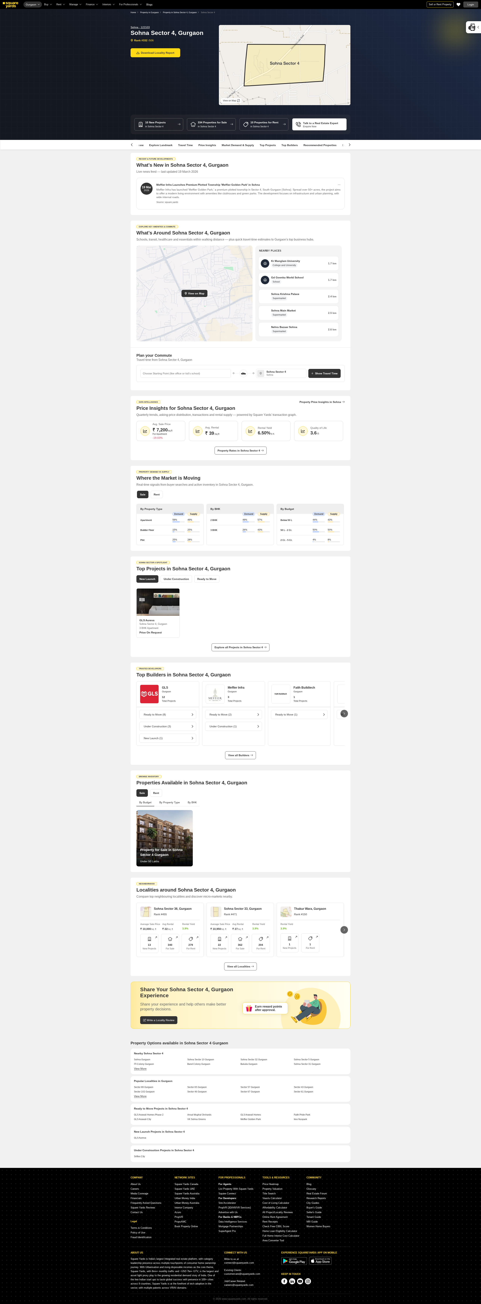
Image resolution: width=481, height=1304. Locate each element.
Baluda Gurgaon (248, 1064)
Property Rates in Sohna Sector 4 (239, 450)
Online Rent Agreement (275, 1217)
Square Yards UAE (185, 1188)
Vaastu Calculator (272, 1198)
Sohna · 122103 (140, 27)
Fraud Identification (141, 1237)
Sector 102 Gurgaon (144, 1091)
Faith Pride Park (302, 1114)
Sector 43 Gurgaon (303, 1087)
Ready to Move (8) (155, 714)
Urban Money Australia (187, 1202)
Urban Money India (185, 1198)
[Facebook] (284, 1281)
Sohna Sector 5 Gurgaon (306, 1059)
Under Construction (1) (223, 726)
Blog (308, 1184)
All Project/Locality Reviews (277, 1212)
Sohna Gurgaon (142, 1059)
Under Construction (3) (157, 726)
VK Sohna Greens (196, 1119)
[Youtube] (300, 1281)
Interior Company (184, 1207)
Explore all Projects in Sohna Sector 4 (239, 647)
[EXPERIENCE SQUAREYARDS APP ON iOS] (320, 1264)
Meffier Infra (236, 687)
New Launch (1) (153, 738)
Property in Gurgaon (149, 12)
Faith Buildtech (304, 687)
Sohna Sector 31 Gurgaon (307, 1064)
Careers (135, 1188)
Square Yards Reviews (143, 1207)
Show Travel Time (326, 373)
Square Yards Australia (187, 1193)
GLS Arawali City (142, 1119)
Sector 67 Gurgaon (250, 1091)
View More (140, 1068)
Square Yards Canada (186, 1184)
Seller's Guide (313, 1212)
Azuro (178, 1212)
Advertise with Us (228, 1212)
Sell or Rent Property (440, 4)
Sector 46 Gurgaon (197, 1091)
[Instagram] (308, 1281)
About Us (136, 1184)
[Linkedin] (292, 1281)
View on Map (196, 293)
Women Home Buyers (318, 1226)
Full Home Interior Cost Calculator (280, 1235)
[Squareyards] (10, 5)
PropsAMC (180, 1221)
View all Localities (238, 966)
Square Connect (227, 1193)
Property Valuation (272, 1188)
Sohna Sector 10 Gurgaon (200, 1059)
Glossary (311, 1188)
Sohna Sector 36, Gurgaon (173, 908)
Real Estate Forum (316, 1193)
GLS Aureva (140, 1138)
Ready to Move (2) (220, 714)
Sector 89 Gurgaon (143, 1087)
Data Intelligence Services (233, 1221)
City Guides (312, 1202)
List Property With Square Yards (236, 1188)
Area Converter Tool (273, 1240)
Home (133, 12)
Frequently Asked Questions (146, 1202)
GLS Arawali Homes (250, 1114)
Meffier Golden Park (250, 1119)
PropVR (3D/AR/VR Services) (235, 1207)
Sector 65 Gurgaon (197, 1087)
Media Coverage (139, 1193)
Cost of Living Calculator (275, 1202)
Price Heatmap (270, 1184)
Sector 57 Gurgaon (250, 1087)
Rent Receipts (270, 1221)
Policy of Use (138, 1232)
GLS (165, 687)
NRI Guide (312, 1221)
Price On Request (150, 632)
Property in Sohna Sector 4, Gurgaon (180, 12)
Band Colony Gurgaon (198, 1064)
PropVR (179, 1217)
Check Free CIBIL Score (275, 1226)
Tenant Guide (313, 1217)
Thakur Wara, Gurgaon (310, 908)
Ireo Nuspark (300, 1119)
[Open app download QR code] (473, 27)
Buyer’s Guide (314, 1207)
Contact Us (137, 1212)
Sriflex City (139, 1156)
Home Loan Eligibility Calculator (279, 1231)
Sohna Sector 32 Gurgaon (253, 1059)
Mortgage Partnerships (231, 1226)
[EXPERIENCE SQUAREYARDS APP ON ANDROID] (294, 1264)
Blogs (149, 4)
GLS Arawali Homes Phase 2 (148, 1114)
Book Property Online (186, 1226)
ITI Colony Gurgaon (144, 1064)
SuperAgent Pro (227, 1231)
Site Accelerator (227, 1202)
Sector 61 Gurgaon (303, 1091)
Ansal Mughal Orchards (199, 1114)
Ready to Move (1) (286, 714)
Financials (136, 1198)
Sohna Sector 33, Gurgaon (243, 908)
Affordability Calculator (274, 1207)
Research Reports (316, 1198)
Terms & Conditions (141, 1227)
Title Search (269, 1193)
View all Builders (238, 755)
